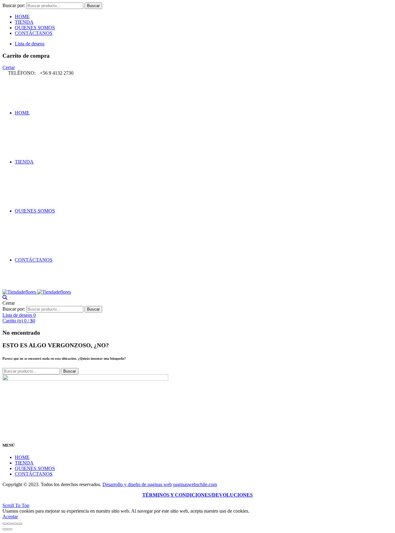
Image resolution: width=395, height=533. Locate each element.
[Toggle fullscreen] (14, 524)
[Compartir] (9, 524)
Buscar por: (13, 5)
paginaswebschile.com (195, 484)
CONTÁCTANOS (33, 33)
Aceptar (10, 516)
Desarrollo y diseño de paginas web (137, 484)
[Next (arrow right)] (9, 529)
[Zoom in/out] (19, 524)
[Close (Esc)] (4, 524)
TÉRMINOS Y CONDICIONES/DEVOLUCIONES (197, 495)
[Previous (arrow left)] (4, 529)
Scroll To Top (15, 505)
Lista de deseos (29, 43)
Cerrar (8, 67)
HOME (22, 16)
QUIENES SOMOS (35, 27)
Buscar (93, 5)
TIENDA (24, 22)
